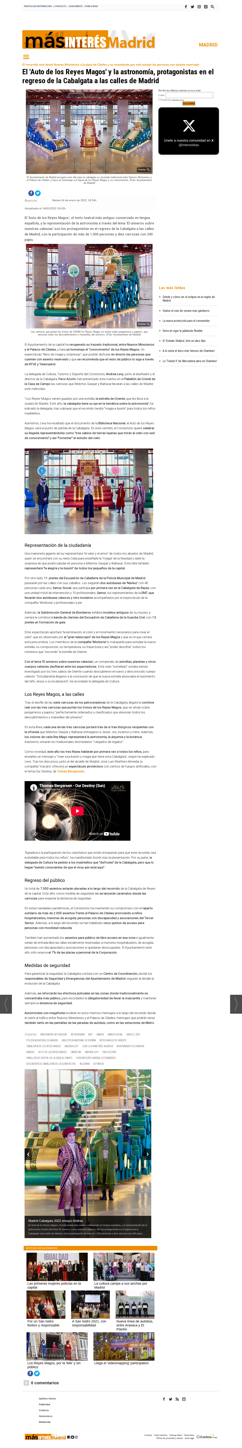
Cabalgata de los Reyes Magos (43, 1046)
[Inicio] (26, 57)
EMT (90, 1034)
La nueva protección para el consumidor (186, 321)
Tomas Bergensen (70, 771)
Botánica (98, 1063)
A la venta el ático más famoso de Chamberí (189, 351)
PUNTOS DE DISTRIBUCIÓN (38, 6)
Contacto (44, 1410)
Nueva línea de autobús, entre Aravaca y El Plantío (134, 1325)
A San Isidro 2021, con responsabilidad (89, 1323)
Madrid (208, 45)
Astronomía (78, 1034)
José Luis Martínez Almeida (97, 1046)
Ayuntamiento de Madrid (130, 1046)
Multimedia (45, 1422)
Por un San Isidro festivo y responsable (43, 1323)
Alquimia (85, 1063)
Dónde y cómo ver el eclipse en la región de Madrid (189, 298)
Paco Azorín (109, 1052)
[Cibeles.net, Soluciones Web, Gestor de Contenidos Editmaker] (207, 1436)
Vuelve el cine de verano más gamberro (186, 311)
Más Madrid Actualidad (53, 1034)
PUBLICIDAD (91, 6)
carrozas (76, 1052)
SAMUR (100, 1034)
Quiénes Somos (47, 1398)
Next (147, 1154)
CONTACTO (60, 6)
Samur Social (115, 1034)
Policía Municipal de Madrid (42, 1040)
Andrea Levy (71, 1046)
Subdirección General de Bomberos (96, 1058)
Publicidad (44, 1404)
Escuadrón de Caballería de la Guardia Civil (51, 1063)
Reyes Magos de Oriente (113, 1040)
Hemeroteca (45, 1416)
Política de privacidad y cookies (169, 1438)
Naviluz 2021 (133, 1034)
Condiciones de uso (177, 100)
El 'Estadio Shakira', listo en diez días (184, 341)
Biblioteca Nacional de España (79, 1040)
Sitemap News (175, 1435)
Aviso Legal (189, 1438)
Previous (28, 1154)
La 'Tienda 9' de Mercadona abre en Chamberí (190, 361)
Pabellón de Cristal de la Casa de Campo (49, 1058)
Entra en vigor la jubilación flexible (182, 331)
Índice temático (160, 1435)
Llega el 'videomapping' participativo (121, 1363)
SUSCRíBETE (75, 6)
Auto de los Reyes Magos (52, 1052)
